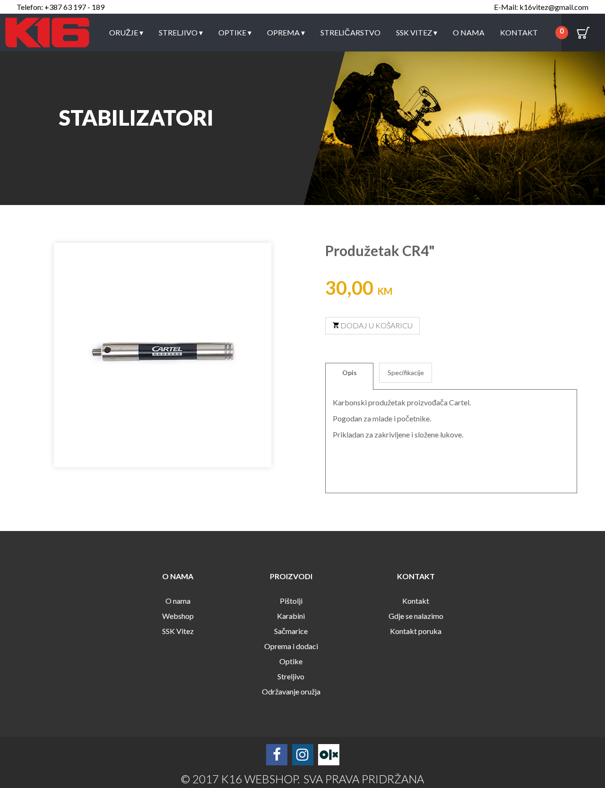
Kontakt (519, 32)
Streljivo (181, 32)
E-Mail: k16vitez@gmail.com (541, 6)
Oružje (126, 32)
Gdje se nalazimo (416, 615)
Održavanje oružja (291, 691)
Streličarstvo (350, 32)
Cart (583, 32)
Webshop (178, 615)
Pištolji (291, 600)
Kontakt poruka (415, 630)
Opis (349, 372)
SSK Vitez (416, 32)
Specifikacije (406, 372)
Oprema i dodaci (291, 646)
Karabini (291, 615)
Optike (234, 32)
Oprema (286, 32)
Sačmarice (291, 630)
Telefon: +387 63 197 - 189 (60, 6)
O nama (468, 32)
